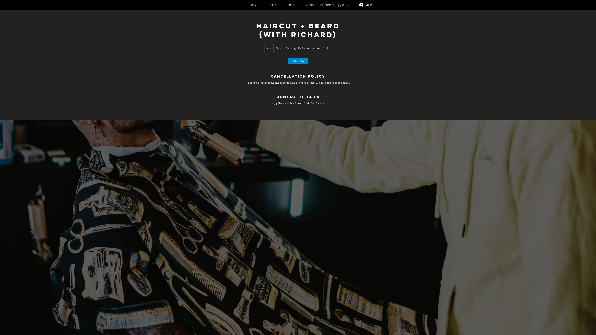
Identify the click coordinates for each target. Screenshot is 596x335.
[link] (298, 61)
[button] (344, 5)
